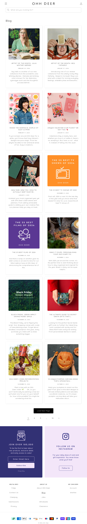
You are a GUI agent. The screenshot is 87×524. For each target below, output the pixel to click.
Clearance (43, 506)
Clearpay (13, 497)
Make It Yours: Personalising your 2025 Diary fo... (63, 253)
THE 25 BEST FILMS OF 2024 (24, 252)
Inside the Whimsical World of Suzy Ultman (24, 129)
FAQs (14, 488)
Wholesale (43, 502)
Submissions (14, 502)
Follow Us (66, 468)
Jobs (43, 497)
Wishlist (73, 493)
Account (73, 488)
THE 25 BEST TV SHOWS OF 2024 (63, 190)
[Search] (8, 9)
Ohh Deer (46, 523)
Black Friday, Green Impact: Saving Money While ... (24, 315)
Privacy (14, 506)
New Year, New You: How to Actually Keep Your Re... (24, 191)
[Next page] (58, 418)
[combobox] (43, 9)
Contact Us (13, 493)
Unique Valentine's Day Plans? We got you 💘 (63, 129)
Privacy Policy (21, 471)
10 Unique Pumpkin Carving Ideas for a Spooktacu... (63, 380)
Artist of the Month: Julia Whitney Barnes (24, 64)
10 (53, 418)
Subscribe (21, 465)
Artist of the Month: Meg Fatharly (63, 64)
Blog (43, 493)
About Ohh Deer (43, 488)
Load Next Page (43, 411)
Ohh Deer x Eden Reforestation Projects (24, 380)
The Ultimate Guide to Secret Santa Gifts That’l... (63, 315)
